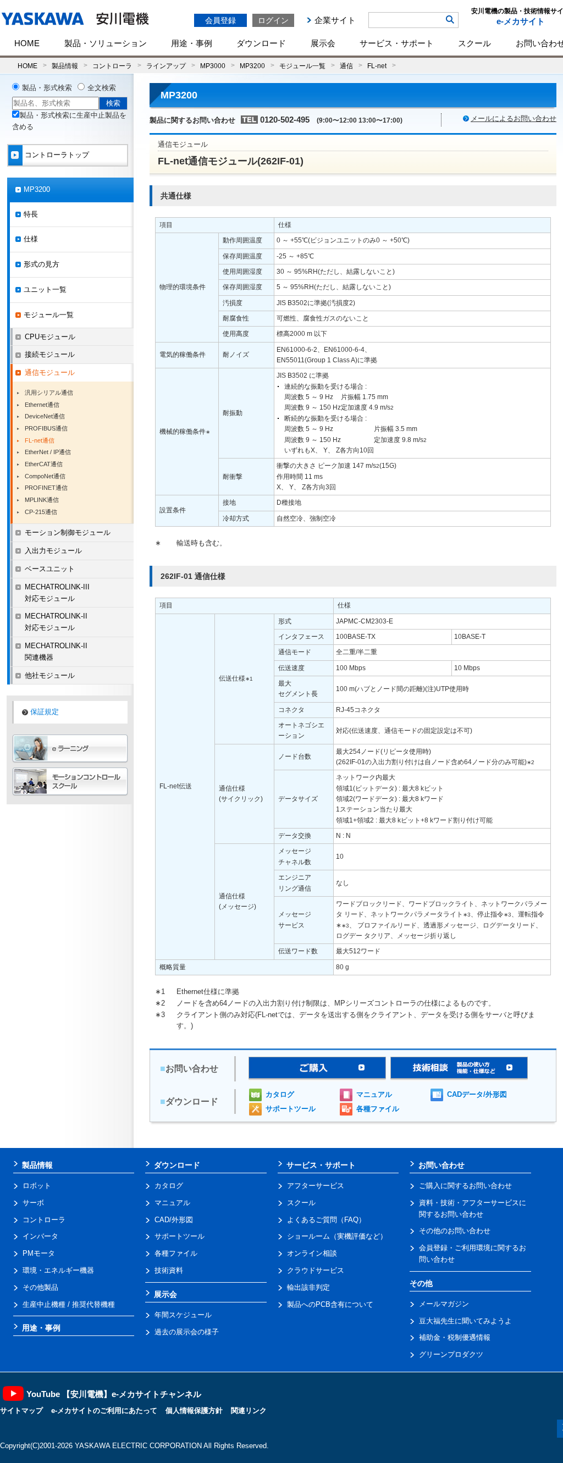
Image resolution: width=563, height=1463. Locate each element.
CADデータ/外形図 (477, 1094)
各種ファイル (377, 1109)
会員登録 (220, 20)
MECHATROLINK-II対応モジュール (56, 622)
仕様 (31, 239)
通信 (346, 65)
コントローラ (112, 65)
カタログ (280, 1094)
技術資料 (168, 1270)
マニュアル (374, 1094)
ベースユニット (50, 569)
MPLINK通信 (42, 499)
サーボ (33, 1203)
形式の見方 (41, 264)
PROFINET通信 (46, 487)
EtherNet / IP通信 (48, 452)
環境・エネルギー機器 (58, 1270)
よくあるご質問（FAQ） (326, 1220)
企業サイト (335, 20)
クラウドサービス (315, 1270)
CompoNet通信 (45, 476)
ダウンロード (261, 43)
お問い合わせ (441, 1165)
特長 (31, 214)
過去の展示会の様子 (186, 1332)
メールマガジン (444, 1304)
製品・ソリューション (105, 43)
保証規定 (44, 712)
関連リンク (249, 1410)
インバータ (40, 1236)
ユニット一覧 (45, 289)
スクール (474, 43)
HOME (27, 43)
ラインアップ (166, 65)
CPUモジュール (50, 337)
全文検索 (101, 88)
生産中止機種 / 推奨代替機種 (69, 1304)
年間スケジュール (183, 1315)
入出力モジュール (53, 550)
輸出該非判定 (308, 1287)
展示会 (323, 43)
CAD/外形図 (173, 1220)
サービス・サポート (397, 43)
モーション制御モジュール (68, 532)
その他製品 (40, 1287)
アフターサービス (315, 1186)
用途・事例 (191, 43)
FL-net (377, 65)
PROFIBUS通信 (46, 428)
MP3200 (252, 65)
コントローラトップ (57, 155)
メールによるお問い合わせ (513, 118)
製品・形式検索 (47, 88)
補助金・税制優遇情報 (454, 1337)
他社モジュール (50, 675)
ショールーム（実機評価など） (337, 1236)
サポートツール (291, 1109)
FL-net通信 (39, 440)
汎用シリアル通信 (49, 392)
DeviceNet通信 (45, 416)
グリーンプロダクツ (451, 1354)
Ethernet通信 (42, 404)
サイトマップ (21, 1410)
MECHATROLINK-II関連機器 (56, 651)
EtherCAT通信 (44, 464)
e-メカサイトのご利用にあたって (104, 1410)
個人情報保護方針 (194, 1410)
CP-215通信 (41, 512)
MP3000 (212, 65)
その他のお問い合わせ (454, 1231)
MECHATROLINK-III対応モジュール (57, 593)
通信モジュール (50, 372)
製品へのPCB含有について (330, 1304)
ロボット (37, 1186)
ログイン (273, 20)
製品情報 (65, 65)
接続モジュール (50, 354)
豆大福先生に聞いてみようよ (465, 1321)
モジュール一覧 (302, 65)
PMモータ (39, 1253)
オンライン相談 (312, 1253)
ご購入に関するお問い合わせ (465, 1186)
